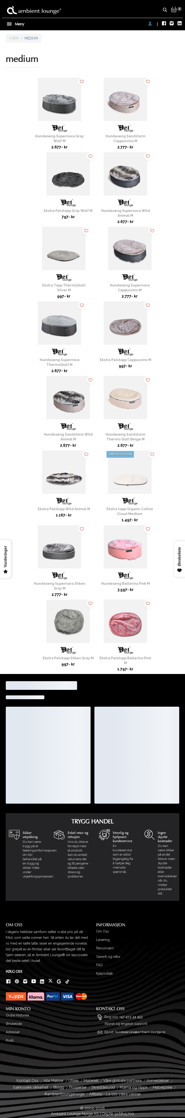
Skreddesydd (103, 1087)
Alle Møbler (53, 1080)
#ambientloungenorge (64, 1094)
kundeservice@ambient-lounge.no (140, 1032)
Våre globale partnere (122, 1080)
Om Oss (102, 931)
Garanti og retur (108, 957)
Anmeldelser (157, 1080)
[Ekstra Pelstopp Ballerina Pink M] (125, 623)
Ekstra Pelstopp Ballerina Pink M (125, 660)
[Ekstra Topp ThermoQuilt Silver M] (64, 250)
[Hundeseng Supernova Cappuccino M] (130, 250)
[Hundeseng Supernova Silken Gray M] (59, 548)
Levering (103, 940)
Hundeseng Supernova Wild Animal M (125, 213)
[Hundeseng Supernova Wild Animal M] (125, 175)
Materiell (91, 1080)
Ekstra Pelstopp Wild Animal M (64, 509)
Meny (19, 24)
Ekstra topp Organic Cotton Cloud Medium (129, 511)
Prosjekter (77, 1087)
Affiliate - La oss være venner (115, 1094)
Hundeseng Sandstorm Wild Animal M (68, 436)
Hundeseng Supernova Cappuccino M (130, 287)
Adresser (13, 1032)
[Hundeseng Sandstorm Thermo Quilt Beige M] (125, 399)
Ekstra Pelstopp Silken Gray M (68, 658)
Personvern (105, 948)
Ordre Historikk (17, 1015)
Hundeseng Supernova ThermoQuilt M (59, 362)
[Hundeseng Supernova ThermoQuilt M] (59, 325)
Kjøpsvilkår (104, 973)
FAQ (99, 965)
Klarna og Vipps (134, 1087)
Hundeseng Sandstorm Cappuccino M (125, 138)
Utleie (73, 1080)
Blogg (58, 1087)
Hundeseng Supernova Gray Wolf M (59, 138)
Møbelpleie (162, 1087)
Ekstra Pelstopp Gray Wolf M (68, 211)
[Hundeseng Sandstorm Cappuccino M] (125, 101)
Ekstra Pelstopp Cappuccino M (125, 360)
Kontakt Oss (27, 1080)
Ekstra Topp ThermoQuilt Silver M (64, 287)
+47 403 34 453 (131, 1017)
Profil (10, 1040)
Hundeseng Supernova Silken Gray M (59, 586)
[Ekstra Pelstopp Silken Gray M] (68, 623)
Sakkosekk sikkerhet (30, 1087)
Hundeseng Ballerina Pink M (125, 583)
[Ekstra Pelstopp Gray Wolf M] (68, 175)
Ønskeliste (14, 1024)
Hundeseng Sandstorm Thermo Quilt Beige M (125, 436)
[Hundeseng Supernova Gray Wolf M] (59, 101)
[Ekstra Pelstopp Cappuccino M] (125, 325)
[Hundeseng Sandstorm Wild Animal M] (68, 399)
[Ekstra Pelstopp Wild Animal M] (64, 474)
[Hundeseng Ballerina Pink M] (125, 548)
